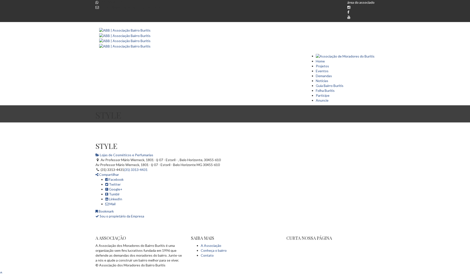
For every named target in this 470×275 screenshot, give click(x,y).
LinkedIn (115, 199)
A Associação (211, 245)
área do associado (361, 2)
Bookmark (106, 211)
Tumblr (114, 194)
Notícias (322, 81)
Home (320, 61)
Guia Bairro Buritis (329, 86)
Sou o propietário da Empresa (121, 216)
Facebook (116, 179)
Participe (322, 95)
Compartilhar (108, 174)
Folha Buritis (325, 90)
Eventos (322, 71)
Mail (112, 204)
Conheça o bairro (214, 250)
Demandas (324, 76)
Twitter (114, 184)
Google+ (115, 189)
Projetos (322, 66)
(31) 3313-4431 (136, 169)
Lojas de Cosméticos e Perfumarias (126, 155)
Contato (207, 255)
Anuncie (322, 100)
